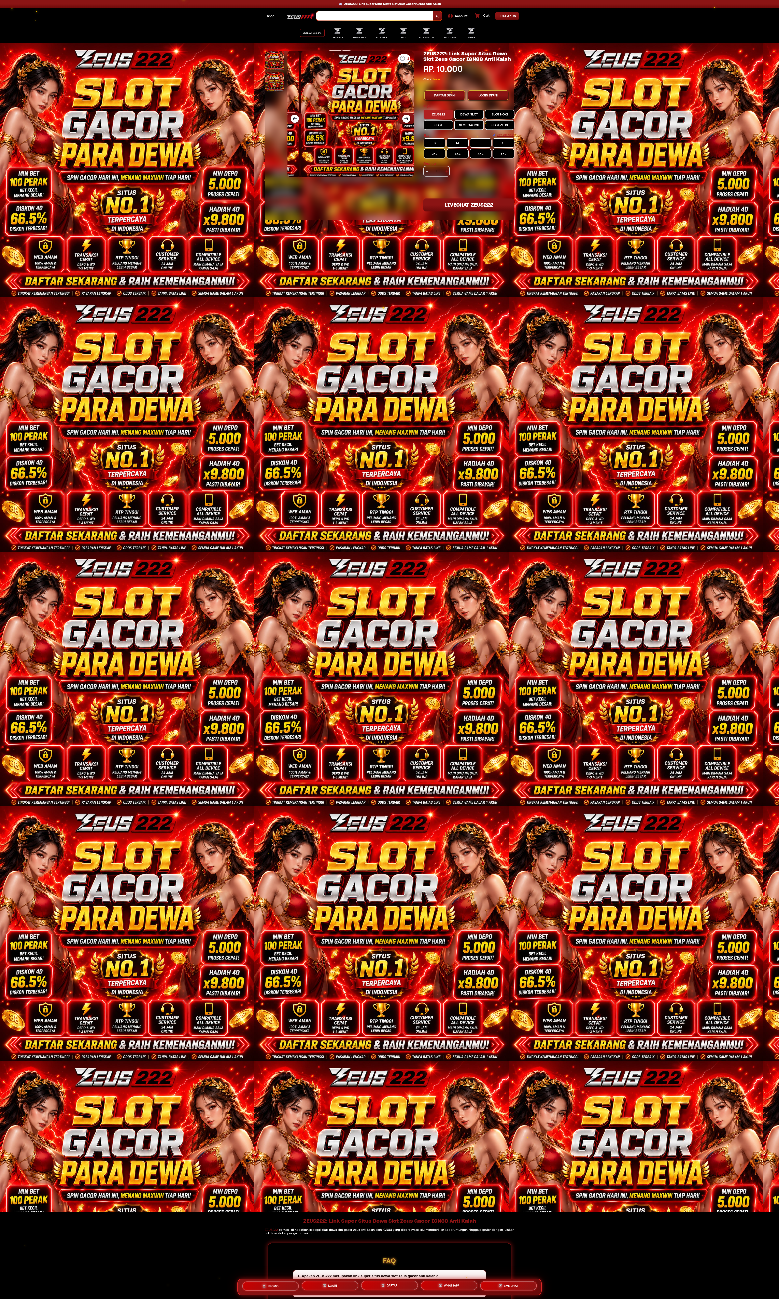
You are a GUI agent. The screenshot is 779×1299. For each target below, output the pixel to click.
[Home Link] (299, 16)
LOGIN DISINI (488, 95)
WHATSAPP (451, 1286)
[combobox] (374, 15)
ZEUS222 (271, 1229)
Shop (270, 16)
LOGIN (332, 1285)
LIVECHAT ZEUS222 (468, 205)
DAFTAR (392, 1286)
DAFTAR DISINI (444, 95)
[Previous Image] (294, 118)
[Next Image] (406, 118)
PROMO (273, 1285)
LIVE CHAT (511, 1287)
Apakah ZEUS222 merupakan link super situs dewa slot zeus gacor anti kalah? (370, 1276)
